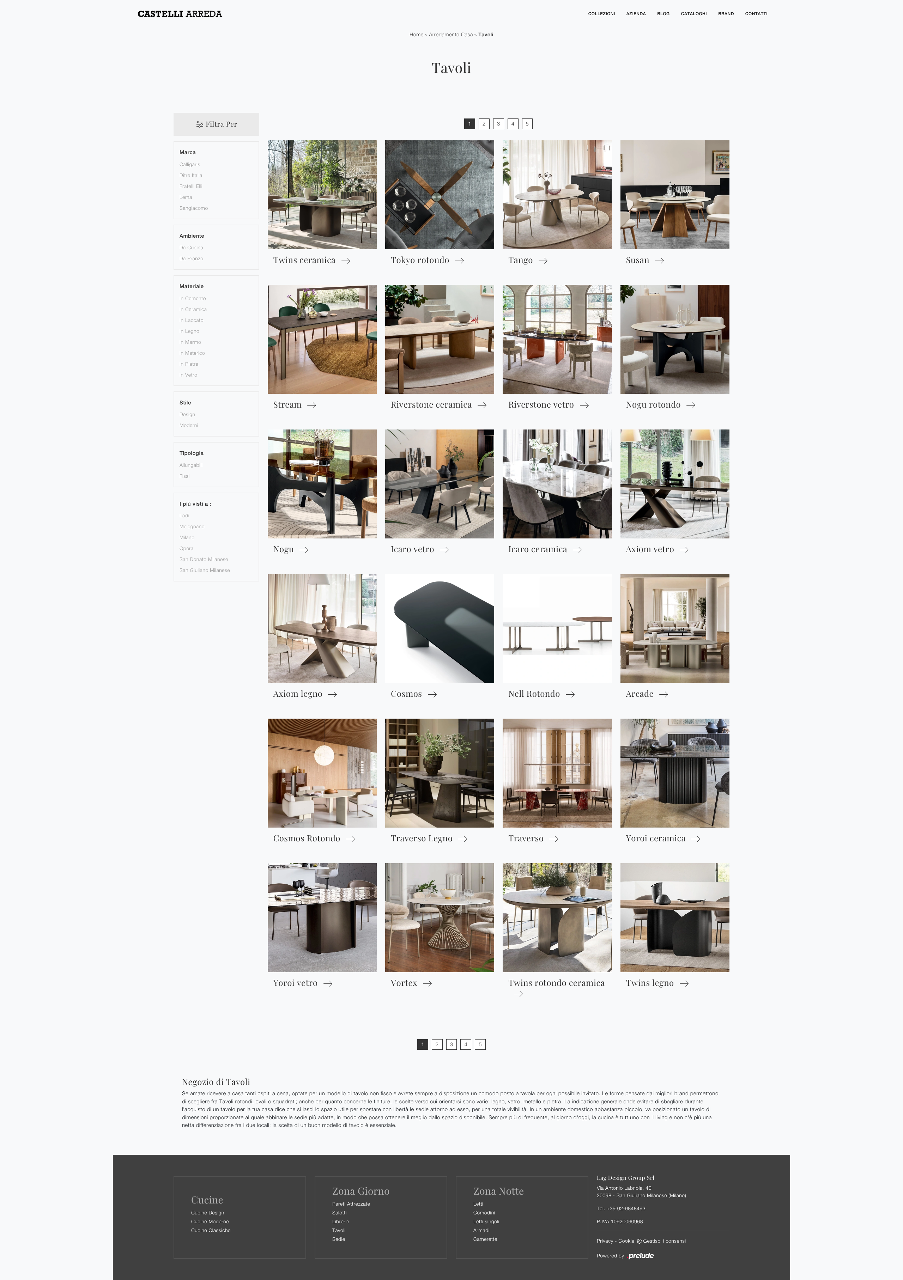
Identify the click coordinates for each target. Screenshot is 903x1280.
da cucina (191, 247)
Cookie (626, 1241)
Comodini (484, 1212)
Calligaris (190, 164)
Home (417, 35)
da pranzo (192, 258)
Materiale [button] (192, 286)
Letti (478, 1204)
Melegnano (192, 526)
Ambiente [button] (192, 236)
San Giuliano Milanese (205, 570)
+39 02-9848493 (626, 1208)
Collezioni (601, 13)
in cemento (193, 298)
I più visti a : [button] (195, 504)
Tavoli (485, 35)
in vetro (188, 375)
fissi (185, 476)
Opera (187, 548)
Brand (726, 13)
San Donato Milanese (204, 559)
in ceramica (193, 309)
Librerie (340, 1221)
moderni (189, 425)
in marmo (190, 342)
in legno (189, 331)
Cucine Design (207, 1212)
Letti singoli (486, 1221)
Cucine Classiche (211, 1230)
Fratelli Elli (191, 186)
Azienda (636, 13)
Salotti (339, 1212)
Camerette (485, 1239)
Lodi (184, 515)
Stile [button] (185, 403)
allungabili (191, 465)
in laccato (192, 320)
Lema (186, 197)
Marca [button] (188, 153)
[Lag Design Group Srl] (356, 14)
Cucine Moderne (210, 1221)
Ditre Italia (191, 175)
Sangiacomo (194, 208)
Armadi (481, 1230)
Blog (663, 13)
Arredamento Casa (451, 35)
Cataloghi (694, 13)
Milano (187, 537)
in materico (192, 353)
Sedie (338, 1239)
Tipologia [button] (192, 453)
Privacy (605, 1241)
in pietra (189, 364)
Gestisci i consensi (664, 1241)
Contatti (756, 13)
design (187, 414)
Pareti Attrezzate (351, 1204)
